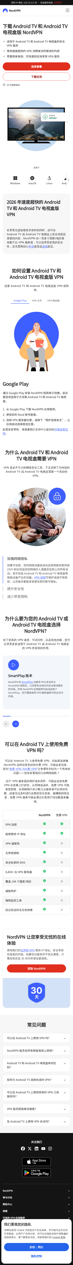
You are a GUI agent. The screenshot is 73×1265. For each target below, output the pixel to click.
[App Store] (36, 1161)
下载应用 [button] (36, 77)
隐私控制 (36, 1256)
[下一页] (68, 180)
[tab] (20, 300)
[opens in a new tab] (23, 1149)
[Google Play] (36, 1173)
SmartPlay (27, 682)
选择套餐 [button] (36, 66)
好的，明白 (36, 1247)
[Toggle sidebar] (67, 10)
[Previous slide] (6, 724)
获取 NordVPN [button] (36, 968)
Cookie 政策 (58, 1237)
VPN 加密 (40, 577)
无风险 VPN (28, 950)
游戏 (45, 246)
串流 (31, 246)
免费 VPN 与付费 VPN (23, 769)
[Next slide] (15, 724)
